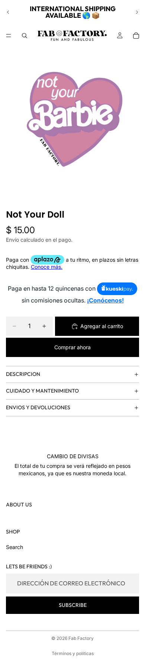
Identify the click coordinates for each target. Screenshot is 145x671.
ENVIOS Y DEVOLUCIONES (38, 407)
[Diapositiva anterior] (8, 12)
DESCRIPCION (23, 374)
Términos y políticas (73, 653)
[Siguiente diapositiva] (137, 12)
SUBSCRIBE (73, 605)
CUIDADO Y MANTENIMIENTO (42, 390)
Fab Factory (81, 638)
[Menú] (8, 35)
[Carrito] (136, 35)
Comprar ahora (72, 347)
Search (14, 547)
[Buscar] (24, 35)
